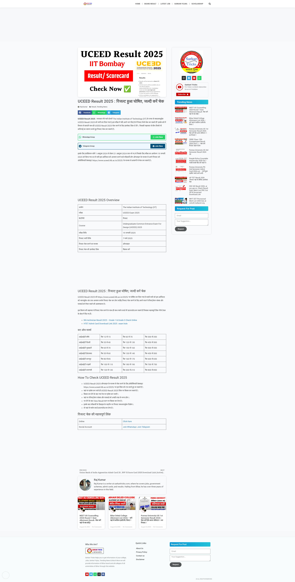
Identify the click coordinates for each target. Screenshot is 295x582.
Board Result (150, 4)
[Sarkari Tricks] (179, 87)
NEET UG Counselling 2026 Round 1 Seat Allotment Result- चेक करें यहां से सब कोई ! (90, 519)
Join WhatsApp (129, 427)
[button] (210, 4)
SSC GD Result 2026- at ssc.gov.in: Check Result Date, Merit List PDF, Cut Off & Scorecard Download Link (198, 190)
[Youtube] (194, 78)
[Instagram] (184, 78)
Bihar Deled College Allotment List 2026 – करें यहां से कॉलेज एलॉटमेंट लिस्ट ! (121, 517)
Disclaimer (140, 559)
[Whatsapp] (199, 78)
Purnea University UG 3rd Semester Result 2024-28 (198, 152)
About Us (139, 548)
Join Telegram (144, 427)
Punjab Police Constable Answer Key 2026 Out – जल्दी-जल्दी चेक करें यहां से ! (198, 161)
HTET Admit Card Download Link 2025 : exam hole (105, 323)
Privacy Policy (141, 552)
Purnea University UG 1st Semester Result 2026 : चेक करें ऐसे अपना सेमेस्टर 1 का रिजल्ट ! (152, 519)
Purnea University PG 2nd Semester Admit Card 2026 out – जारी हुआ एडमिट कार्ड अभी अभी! (198, 170)
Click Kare (127, 421)
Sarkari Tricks (191, 85)
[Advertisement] (69, 25)
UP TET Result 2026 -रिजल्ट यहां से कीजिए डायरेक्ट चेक (198, 180)
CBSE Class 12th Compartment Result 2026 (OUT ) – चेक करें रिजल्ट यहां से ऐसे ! (197, 142)
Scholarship (197, 4)
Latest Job (165, 4)
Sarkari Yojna (180, 4)
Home (137, 4)
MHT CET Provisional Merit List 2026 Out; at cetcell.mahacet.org (197, 201)
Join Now (159, 137)
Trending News (102, 107)
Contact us (140, 556)
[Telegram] (189, 78)
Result (93, 107)
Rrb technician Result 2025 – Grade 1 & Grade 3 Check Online (110, 320)
